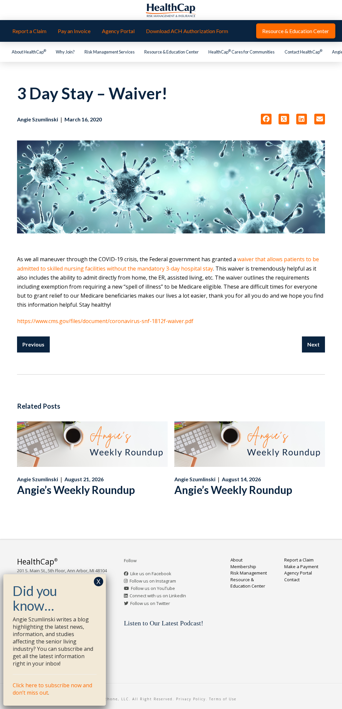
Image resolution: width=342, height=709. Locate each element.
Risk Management (248, 573)
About (236, 560)
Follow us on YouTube (153, 588)
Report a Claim (299, 560)
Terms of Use (222, 699)
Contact (292, 580)
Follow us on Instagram (153, 581)
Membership (243, 567)
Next (313, 344)
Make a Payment (301, 567)
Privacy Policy (191, 699)
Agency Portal (298, 573)
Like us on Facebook (150, 574)
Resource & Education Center (247, 583)
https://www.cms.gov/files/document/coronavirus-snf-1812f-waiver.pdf (105, 321)
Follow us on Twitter (150, 603)
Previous (33, 344)
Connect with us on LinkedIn (158, 596)
